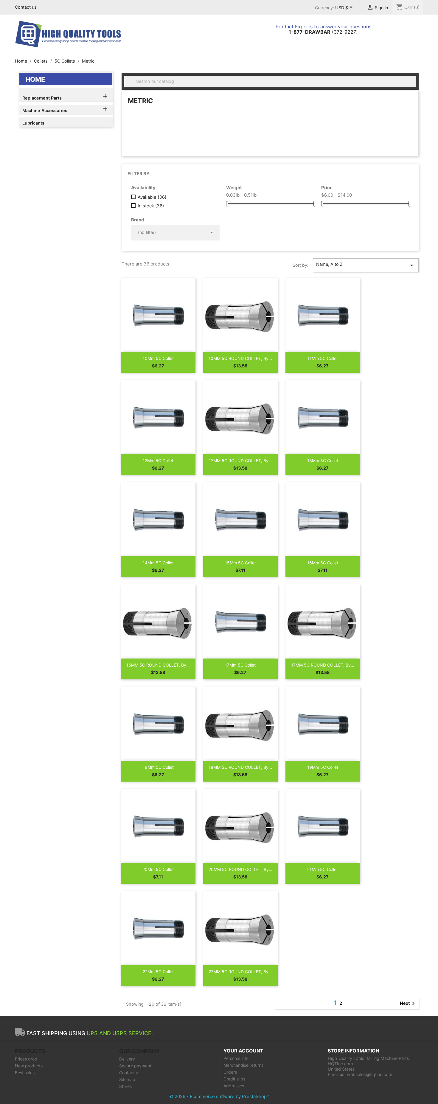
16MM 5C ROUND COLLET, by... (158, 664)
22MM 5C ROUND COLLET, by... (240, 971)
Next (408, 1003)
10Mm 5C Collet (158, 358)
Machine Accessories (44, 110)
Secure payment (135, 1065)
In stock (151, 206)
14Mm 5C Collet (158, 562)
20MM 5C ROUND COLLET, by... (240, 869)
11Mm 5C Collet (322, 358)
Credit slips (234, 1078)
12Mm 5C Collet (158, 460)
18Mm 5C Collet (158, 767)
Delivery (127, 1058)
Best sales (25, 1072)
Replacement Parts (42, 97)
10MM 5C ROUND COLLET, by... (240, 358)
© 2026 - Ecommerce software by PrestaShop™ (219, 1096)
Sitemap (127, 1079)
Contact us (26, 7)
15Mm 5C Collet (240, 562)
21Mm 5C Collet (322, 869)
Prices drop (26, 1058)
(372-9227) (323, 32)
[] (413, 85)
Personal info (235, 1058)
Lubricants (33, 122)
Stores (125, 1086)
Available (152, 197)
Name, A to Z (365, 265)
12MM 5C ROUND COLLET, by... (240, 460)
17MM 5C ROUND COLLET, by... (322, 664)
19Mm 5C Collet (322, 767)
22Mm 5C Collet (158, 971)
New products (29, 1065)
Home (35, 79)
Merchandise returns (243, 1065)
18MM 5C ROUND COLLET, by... (240, 767)
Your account (243, 1051)
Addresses (233, 1085)
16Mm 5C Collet (322, 562)
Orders (230, 1072)
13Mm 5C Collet (322, 460)
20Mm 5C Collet (158, 869)
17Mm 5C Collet (240, 664)
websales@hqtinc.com (369, 1074)
